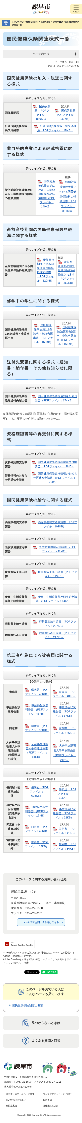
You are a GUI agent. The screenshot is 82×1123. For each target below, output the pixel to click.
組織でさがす (32, 22)
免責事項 (47, 1099)
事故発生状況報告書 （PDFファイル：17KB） (36, 811)
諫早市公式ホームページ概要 (20, 1094)
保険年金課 (58, 22)
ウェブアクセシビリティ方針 (57, 1094)
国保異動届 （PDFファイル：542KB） (65, 114)
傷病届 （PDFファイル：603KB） (39, 791)
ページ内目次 (41, 53)
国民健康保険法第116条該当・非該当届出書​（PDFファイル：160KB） (43, 333)
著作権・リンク (50, 1105)
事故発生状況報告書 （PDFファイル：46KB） (36, 709)
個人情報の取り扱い (16, 1099)
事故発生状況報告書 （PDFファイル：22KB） (64, 813)
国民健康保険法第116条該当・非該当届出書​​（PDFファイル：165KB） (66, 336)
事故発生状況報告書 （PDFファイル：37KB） (64, 711)
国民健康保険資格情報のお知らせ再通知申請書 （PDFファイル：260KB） (55, 477)
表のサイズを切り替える (41, 98)
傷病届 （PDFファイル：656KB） (67, 793)
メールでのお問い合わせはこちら (41, 922)
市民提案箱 (11, 1105)
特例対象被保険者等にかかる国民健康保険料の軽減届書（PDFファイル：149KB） (46, 194)
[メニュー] (76, 9)
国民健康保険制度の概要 (27, 1005)
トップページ (18, 22)
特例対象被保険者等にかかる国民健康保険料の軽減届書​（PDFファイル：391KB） (68, 196)
